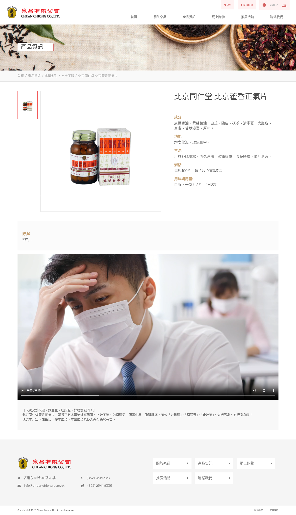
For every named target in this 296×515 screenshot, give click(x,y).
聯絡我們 (276, 17)
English (274, 4)
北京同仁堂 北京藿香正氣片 (98, 76)
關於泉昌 (159, 17)
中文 (284, 4)
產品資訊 (189, 17)
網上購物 (218, 17)
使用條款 (274, 510)
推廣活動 (247, 17)
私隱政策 (258, 510)
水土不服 (67, 76)
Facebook (248, 4)
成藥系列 (51, 76)
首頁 (134, 17)
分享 (229, 4)
